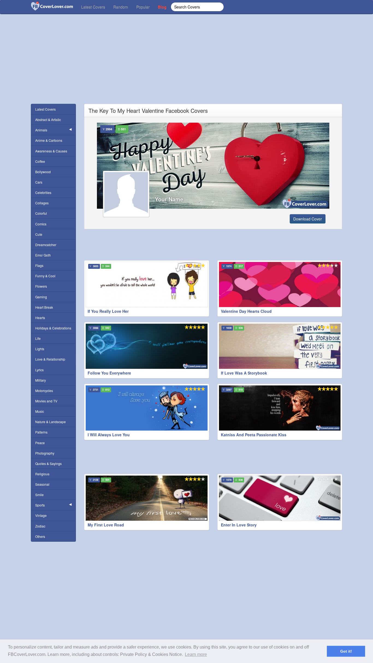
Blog (162, 7)
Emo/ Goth (43, 255)
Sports (40, 505)
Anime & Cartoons (48, 140)
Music (39, 411)
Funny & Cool (45, 275)
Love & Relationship (50, 359)
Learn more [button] (196, 654)
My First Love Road (106, 525)
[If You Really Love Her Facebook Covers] (146, 284)
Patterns (41, 432)
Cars (38, 182)
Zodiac (40, 526)
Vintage (41, 515)
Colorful (41, 213)
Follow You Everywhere (109, 373)
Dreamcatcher (45, 244)
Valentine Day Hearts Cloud (246, 311)
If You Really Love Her (108, 311)
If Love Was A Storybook (244, 373)
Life (38, 338)
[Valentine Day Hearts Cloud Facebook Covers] (280, 284)
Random (120, 7)
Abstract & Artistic (48, 119)
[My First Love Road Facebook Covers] (146, 498)
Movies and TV (46, 401)
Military (40, 380)
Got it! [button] (346, 651)
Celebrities (43, 192)
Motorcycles (44, 390)
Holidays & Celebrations (53, 328)
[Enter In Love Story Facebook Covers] (280, 498)
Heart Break (44, 307)
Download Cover (307, 219)
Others (40, 536)
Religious (42, 474)
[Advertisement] (186, 65)
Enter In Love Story (239, 525)
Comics (40, 224)
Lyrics (39, 369)
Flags (39, 265)
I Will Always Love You (109, 434)
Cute (38, 234)
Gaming (41, 296)
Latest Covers (93, 7)
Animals (41, 130)
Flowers (41, 286)
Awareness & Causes (51, 151)
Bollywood (43, 171)
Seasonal (42, 484)
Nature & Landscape (50, 421)
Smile (39, 494)
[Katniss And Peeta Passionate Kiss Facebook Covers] (280, 408)
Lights (39, 348)
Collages (42, 203)
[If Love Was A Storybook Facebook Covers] (280, 346)
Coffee (40, 161)
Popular (143, 7)
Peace (40, 442)
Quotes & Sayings (48, 463)
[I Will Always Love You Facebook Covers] (146, 408)
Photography (44, 453)
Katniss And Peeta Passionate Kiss (253, 434)
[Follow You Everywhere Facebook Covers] (146, 346)
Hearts (40, 317)
